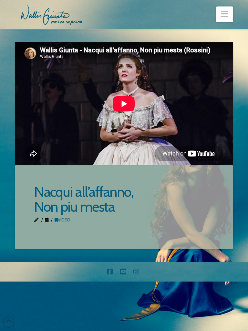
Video (64, 219)
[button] (224, 14)
